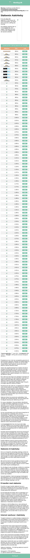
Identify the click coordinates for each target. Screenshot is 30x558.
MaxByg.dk (17, 3)
